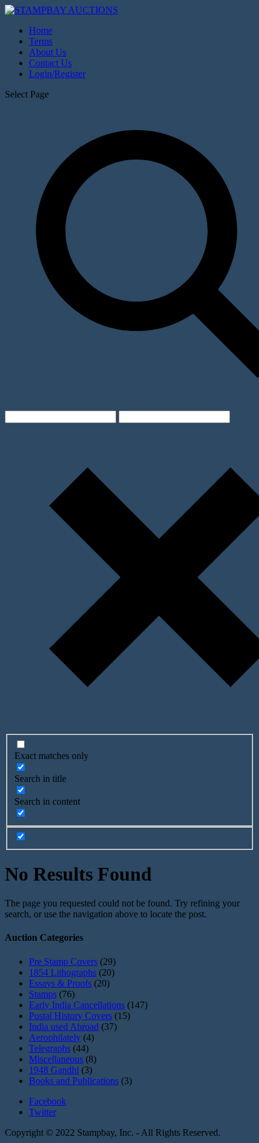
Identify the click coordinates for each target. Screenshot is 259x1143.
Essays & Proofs (60, 983)
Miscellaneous (56, 1059)
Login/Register (57, 74)
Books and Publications (74, 1081)
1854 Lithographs (62, 972)
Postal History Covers (70, 1016)
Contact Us (50, 63)
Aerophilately (55, 1037)
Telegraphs (49, 1048)
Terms (40, 41)
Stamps (43, 994)
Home (40, 30)
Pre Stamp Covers (63, 961)
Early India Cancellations (77, 1005)
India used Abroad (64, 1026)
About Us (47, 52)
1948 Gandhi (54, 1070)
